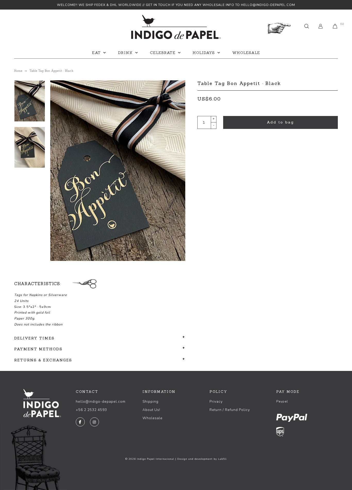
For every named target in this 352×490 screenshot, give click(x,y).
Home (18, 71)
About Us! (151, 409)
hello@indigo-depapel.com (100, 401)
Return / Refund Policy (229, 409)
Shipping (150, 401)
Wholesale (246, 52)
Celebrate (162, 52)
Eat (96, 52)
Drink (125, 52)
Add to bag (280, 122)
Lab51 (222, 459)
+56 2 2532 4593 (91, 409)
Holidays (203, 52)
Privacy (216, 401)
